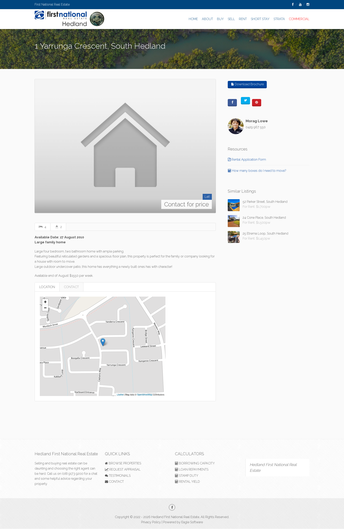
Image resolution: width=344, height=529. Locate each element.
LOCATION (47, 287)
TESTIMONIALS (119, 476)
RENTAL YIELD (189, 481)
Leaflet (120, 394)
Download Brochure (249, 84)
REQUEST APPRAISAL (124, 469)
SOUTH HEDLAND (48, 55)
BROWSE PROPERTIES (124, 463)
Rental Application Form (248, 159)
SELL (231, 19)
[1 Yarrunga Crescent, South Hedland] (125, 146)
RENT (243, 19)
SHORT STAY (260, 19)
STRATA (279, 19)
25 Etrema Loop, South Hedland (265, 233)
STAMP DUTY (188, 476)
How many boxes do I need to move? (258, 171)
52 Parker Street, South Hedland (265, 202)
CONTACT (71, 287)
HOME (193, 19)
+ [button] (45, 301)
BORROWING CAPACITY (196, 463)
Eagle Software (192, 522)
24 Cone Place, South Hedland (264, 217)
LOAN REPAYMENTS (193, 469)
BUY (220, 19)
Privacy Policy (151, 522)
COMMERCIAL (299, 19)
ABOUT (207, 19)
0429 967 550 (256, 127)
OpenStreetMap (144, 394)
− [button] (45, 307)
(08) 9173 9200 (72, 474)
